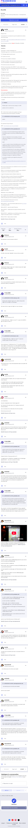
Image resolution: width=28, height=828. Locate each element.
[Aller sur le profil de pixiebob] (2, 423)
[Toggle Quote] (3, 102)
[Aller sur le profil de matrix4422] (2, 360)
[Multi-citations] (2, 224)
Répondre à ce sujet (14, 20)
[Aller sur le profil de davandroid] (2, 521)
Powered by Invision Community (14, 826)
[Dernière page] (26, 25)
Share (7, 790)
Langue (3, 823)
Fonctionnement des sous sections (10, 807)
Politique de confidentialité (12, 823)
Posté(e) (9, 30)
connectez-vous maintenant (17, 776)
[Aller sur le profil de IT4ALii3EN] (2, 293)
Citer (5, 223)
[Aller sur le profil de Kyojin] (2, 249)
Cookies (14, 824)
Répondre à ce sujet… (8, 783)
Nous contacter (22, 823)
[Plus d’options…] (25, 30)
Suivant (23, 24)
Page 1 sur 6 (14, 24)
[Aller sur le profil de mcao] (2, 397)
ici (1, 566)
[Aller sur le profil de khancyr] (2, 236)
